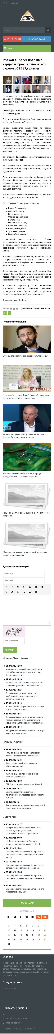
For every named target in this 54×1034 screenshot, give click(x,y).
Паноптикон (29, 1029)
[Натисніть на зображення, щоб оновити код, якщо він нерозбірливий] (14, 631)
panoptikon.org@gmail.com (17, 1018)
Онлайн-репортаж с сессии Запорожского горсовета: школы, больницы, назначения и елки (25, 855)
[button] (6, 587)
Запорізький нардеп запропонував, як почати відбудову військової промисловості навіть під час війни (23, 831)
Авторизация (38, 39)
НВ (19, 300)
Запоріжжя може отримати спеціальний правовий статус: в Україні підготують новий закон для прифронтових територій (25, 720)
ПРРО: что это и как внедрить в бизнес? (24, 784)
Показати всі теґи (10, 988)
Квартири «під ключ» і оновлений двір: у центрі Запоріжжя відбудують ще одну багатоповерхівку (24, 672)
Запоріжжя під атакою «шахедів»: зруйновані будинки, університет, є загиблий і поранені (21, 696)
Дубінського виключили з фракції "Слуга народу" (25, 356)
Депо (23, 300)
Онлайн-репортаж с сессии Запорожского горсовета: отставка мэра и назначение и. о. (25, 878)
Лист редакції (12, 3)
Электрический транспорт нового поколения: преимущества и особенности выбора (25, 795)
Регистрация (14, 39)
